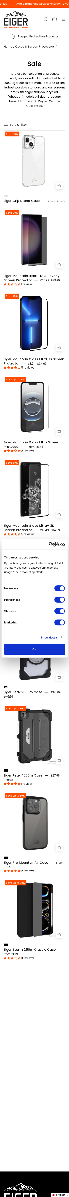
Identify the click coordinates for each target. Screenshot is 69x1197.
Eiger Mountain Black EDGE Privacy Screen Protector (31, 278)
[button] (45, 19)
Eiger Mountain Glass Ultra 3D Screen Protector (34, 361)
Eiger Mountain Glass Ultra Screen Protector (31, 444)
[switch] (59, 600)
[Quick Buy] (59, 431)
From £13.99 (12, 954)
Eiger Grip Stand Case (22, 201)
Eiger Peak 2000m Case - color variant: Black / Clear (6, 687)
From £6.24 (35, 447)
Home (8, 46)
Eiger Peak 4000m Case (23, 775)
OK (34, 649)
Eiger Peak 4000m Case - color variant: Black (6, 770)
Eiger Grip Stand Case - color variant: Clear (6, 196)
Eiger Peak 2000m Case (23, 692)
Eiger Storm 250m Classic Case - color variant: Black (6, 945)
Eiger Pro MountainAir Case (26, 862)
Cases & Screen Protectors (35, 46)
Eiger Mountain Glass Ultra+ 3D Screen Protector (29, 527)
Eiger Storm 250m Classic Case (30, 950)
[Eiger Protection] (16, 19)
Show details (49, 637)
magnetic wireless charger (34, 4)
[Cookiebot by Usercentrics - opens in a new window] (49, 544)
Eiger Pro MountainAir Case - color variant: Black (6, 858)
